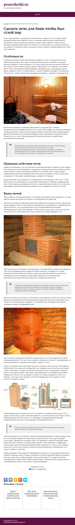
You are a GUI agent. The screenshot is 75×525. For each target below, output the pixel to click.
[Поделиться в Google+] (20, 480)
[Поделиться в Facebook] (6, 480)
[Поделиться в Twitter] (25, 480)
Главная (6, 24)
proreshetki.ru (16, 4)
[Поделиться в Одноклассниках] (15, 480)
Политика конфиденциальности (14, 522)
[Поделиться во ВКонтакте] (10, 480)
